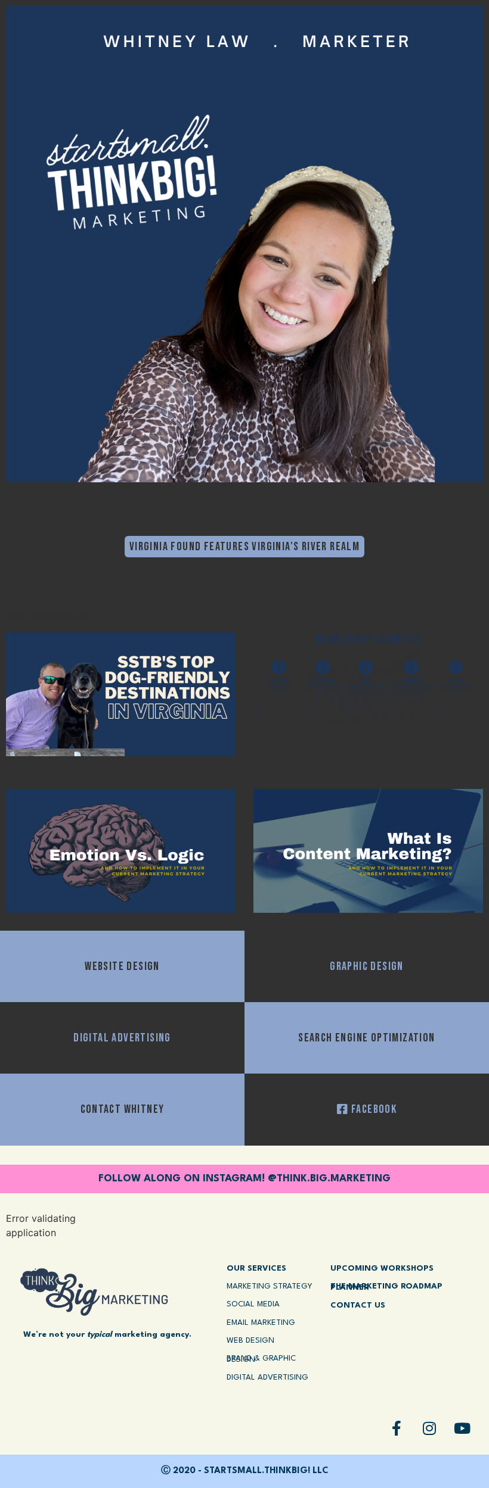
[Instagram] (429, 1428)
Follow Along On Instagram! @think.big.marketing (244, 1179)
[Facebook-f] (396, 1428)
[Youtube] (462, 1428)
